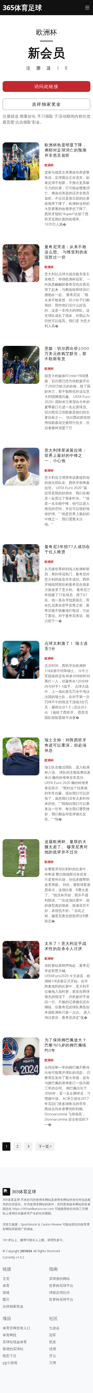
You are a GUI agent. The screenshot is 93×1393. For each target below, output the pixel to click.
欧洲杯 (49, 165)
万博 (52, 1362)
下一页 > (45, 1146)
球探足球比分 (59, 1292)
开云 (52, 1355)
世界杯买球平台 (61, 1285)
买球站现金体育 (15, 1341)
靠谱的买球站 (13, 1348)
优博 (52, 1348)
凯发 (52, 1341)
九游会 (54, 1328)
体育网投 (9, 1335)
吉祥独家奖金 (46, 104)
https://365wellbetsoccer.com (33, 1209)
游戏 (6, 1292)
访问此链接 (46, 86)
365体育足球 (22, 7)
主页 (6, 1278)
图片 (6, 1299)
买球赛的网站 (59, 1278)
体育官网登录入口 (16, 1328)
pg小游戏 (10, 1362)
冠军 (52, 1335)
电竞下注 (9, 1355)
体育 (6, 1285)
